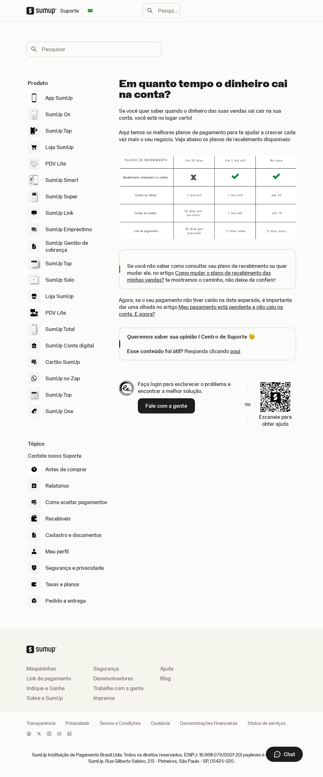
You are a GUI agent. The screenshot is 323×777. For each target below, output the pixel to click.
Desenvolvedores (113, 678)
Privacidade (77, 723)
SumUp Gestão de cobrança (66, 246)
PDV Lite (55, 163)
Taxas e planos (62, 584)
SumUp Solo (59, 280)
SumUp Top (58, 263)
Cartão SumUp (62, 362)
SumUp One (59, 411)
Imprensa (104, 698)
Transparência (41, 723)
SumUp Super (61, 196)
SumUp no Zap (62, 378)
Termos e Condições (120, 723)
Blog (165, 678)
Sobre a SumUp (44, 698)
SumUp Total (60, 329)
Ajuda (166, 669)
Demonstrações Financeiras (209, 723)
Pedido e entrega (65, 601)
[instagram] (49, 734)
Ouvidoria (160, 723)
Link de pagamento (48, 678)
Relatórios (57, 486)
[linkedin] (69, 734)
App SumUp (59, 98)
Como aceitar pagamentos (76, 502)
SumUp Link (59, 213)
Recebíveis (58, 518)
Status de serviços (267, 723)
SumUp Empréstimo (68, 229)
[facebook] (29, 734)
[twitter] (39, 734)
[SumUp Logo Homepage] (43, 10)
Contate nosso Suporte (54, 456)
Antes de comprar (66, 469)
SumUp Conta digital (69, 345)
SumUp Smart (61, 180)
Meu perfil (57, 551)
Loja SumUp (59, 147)
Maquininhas (41, 669)
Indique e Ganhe (45, 688)
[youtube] (59, 734)
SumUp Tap (58, 131)
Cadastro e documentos (73, 535)
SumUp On (57, 114)
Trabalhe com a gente (118, 688)
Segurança (106, 669)
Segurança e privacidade (74, 568)
